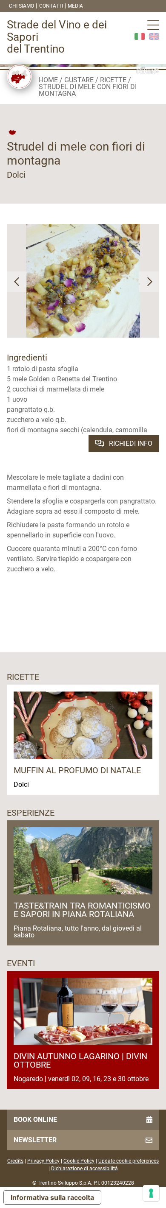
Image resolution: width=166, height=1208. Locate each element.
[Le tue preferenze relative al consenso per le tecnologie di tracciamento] (151, 1193)
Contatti (51, 6)
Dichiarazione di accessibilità (84, 1169)
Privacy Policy (43, 1161)
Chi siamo (21, 6)
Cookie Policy (78, 1161)
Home (48, 80)
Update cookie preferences (128, 1161)
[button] (17, 281)
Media (75, 6)
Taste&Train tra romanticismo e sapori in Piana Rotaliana (82, 909)
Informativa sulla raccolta (52, 1197)
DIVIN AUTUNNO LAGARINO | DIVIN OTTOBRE (80, 1060)
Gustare (79, 80)
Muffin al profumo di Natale (77, 770)
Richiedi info (129, 443)
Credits (15, 1161)
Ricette (113, 80)
